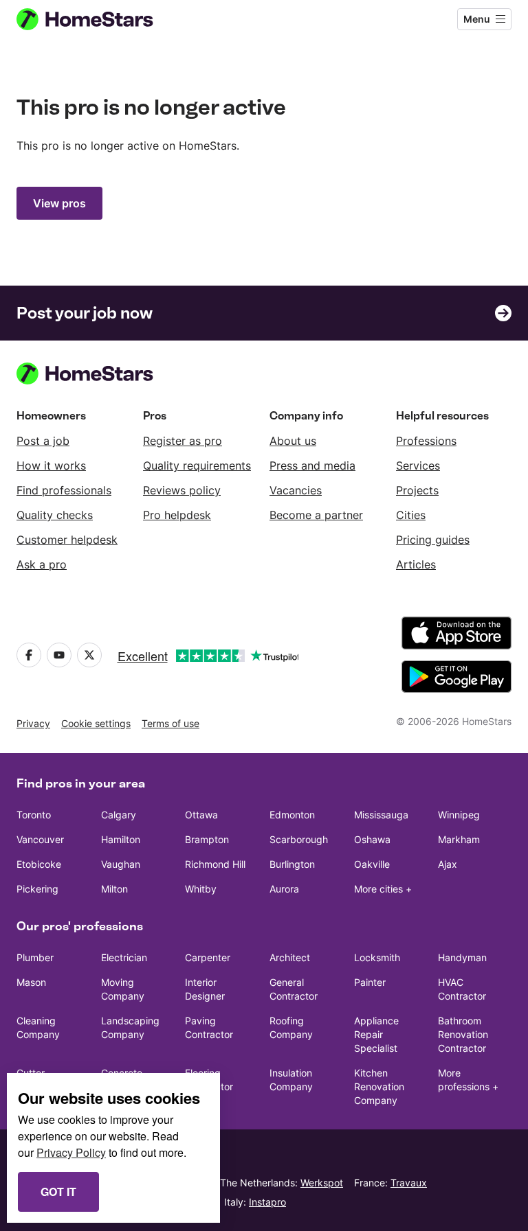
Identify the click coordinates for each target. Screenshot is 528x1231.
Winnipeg (459, 814)
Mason (31, 982)
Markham (459, 839)
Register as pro (182, 441)
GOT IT (58, 1191)
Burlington (292, 864)
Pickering (37, 889)
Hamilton (120, 839)
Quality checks (54, 515)
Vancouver (40, 839)
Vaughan (120, 864)
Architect (290, 957)
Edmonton (292, 814)
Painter (370, 982)
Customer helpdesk (67, 540)
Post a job (42, 441)
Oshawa (372, 839)
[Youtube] (59, 655)
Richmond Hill (215, 864)
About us (293, 441)
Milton (114, 889)
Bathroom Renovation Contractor (463, 1034)
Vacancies (296, 490)
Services (418, 465)
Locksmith (377, 957)
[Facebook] (28, 655)
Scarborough (299, 839)
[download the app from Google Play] (457, 676)
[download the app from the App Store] (457, 633)
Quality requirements (197, 465)
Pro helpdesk (177, 515)
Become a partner (316, 515)
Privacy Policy (71, 1152)
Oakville (372, 864)
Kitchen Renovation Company (379, 1086)
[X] (89, 655)
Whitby (201, 889)
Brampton (207, 839)
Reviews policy (182, 490)
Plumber (35, 957)
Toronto (33, 814)
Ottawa (201, 814)
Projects (417, 490)
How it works (51, 465)
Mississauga (381, 814)
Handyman (462, 957)
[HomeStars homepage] (97, 19)
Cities (411, 515)
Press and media (312, 465)
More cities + (383, 889)
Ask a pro (41, 564)
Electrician (124, 957)
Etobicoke (38, 864)
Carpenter (207, 957)
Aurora (284, 889)
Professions (426, 441)
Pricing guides (433, 540)
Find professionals (63, 490)
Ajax (447, 864)
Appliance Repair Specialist (376, 1034)
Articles (416, 564)
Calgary (118, 814)
